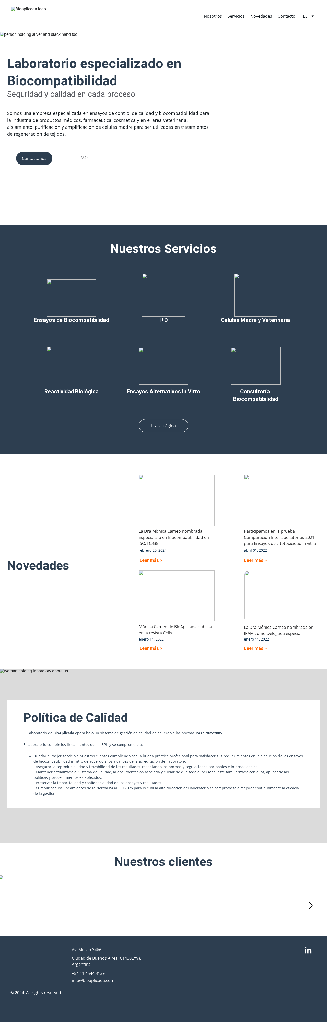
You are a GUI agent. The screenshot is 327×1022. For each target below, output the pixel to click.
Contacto (286, 16)
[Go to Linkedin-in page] (308, 950)
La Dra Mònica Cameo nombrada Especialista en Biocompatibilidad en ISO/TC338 (174, 537)
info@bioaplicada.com (93, 980)
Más (85, 158)
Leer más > (150, 560)
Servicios (236, 16)
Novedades (261, 16)
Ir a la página (163, 425)
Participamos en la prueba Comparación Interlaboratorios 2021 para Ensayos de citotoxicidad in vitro (280, 537)
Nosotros (213, 16)
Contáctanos (34, 158)
